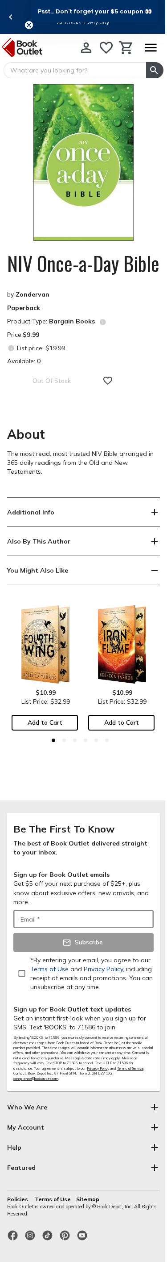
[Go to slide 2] (64, 740)
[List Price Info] (11, 348)
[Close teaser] (28, 25)
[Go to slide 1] (53, 740)
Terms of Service (130, 1068)
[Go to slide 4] (85, 740)
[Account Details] (86, 48)
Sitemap (87, 1199)
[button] (95, 11)
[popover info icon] (103, 322)
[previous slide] (10, 17)
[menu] (150, 47)
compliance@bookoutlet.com (35, 1078)
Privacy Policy (98, 1068)
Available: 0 (24, 361)
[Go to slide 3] (75, 740)
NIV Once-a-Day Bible (83, 263)
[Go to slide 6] (107, 740)
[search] (154, 70)
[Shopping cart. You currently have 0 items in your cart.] (126, 48)
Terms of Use (53, 1199)
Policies (18, 1199)
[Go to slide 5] (96, 740)
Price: (23, 335)
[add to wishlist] (107, 380)
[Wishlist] (106, 48)
